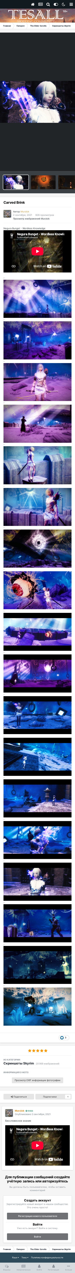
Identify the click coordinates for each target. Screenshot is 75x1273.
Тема (24, 1257)
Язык (15, 1257)
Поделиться (20, 1096)
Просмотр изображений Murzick (31, 218)
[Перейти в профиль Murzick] (7, 214)
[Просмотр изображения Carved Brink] (15, 182)
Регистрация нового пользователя (37, 1216)
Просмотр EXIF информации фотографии (37, 1080)
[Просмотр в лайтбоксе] (37, 102)
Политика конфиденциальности (47, 1257)
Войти (37, 1236)
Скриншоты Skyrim (18, 1063)
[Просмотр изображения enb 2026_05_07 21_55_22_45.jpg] (43, 182)
